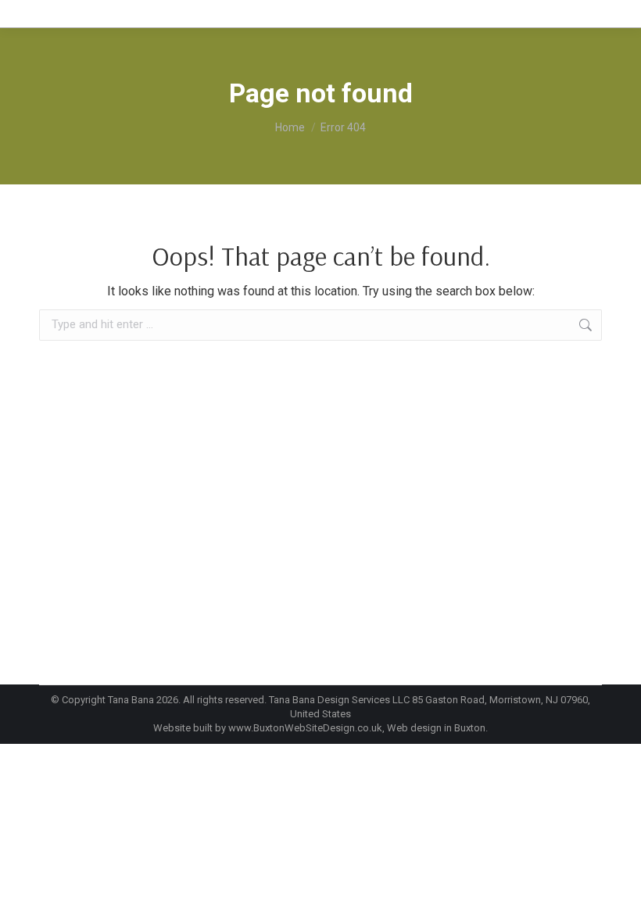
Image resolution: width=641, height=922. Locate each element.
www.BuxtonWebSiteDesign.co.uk (305, 728)
